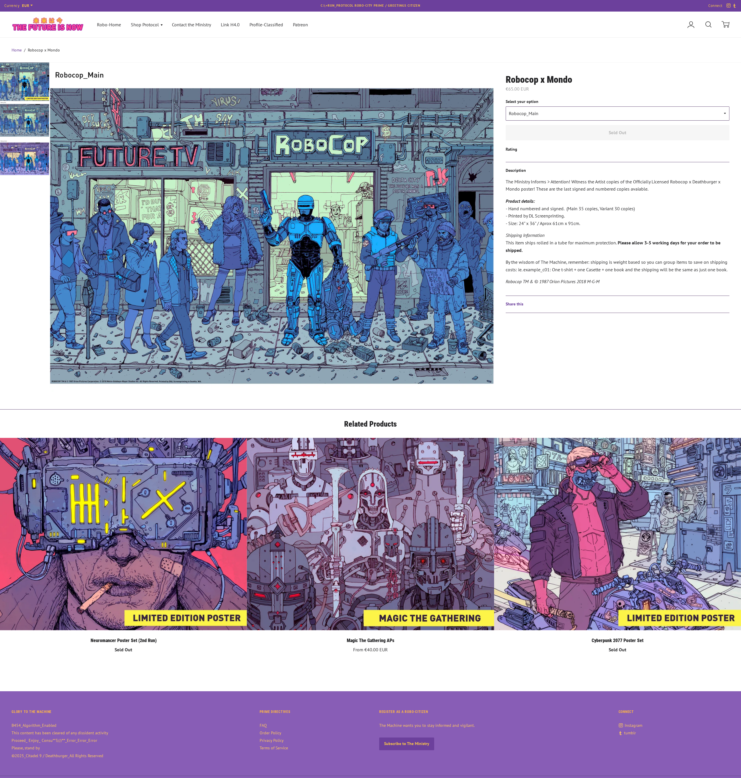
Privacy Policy (272, 740)
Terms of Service (274, 748)
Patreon (300, 24)
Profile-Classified (266, 24)
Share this (514, 304)
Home (17, 50)
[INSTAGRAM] (727, 6)
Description (516, 170)
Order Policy (270, 732)
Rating (511, 149)
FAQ (263, 725)
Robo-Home (109, 24)
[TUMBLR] (734, 6)
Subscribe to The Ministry (406, 743)
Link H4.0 (230, 24)
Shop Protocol (145, 24)
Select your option (522, 101)
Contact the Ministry (191, 24)
